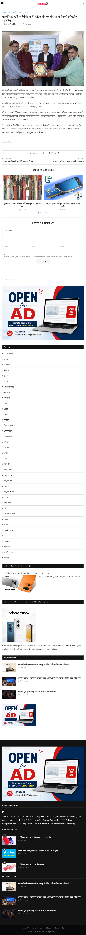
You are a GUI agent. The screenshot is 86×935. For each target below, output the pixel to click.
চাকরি (6, 414)
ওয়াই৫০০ (54, 649)
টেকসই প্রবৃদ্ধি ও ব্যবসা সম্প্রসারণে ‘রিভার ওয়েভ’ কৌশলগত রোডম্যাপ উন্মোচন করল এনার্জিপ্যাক (49, 678)
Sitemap (49, 928)
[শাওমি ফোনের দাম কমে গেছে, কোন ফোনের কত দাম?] (9, 840)
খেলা (5, 403)
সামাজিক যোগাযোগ (10, 552)
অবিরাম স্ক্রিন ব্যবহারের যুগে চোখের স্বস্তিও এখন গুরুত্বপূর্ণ (37, 691)
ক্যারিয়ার (7, 398)
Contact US (25, 928)
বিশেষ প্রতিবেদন (9, 514)
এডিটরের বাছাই (9, 387)
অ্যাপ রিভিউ (8, 365)
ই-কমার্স (6, 370)
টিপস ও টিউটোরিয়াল (10, 425)
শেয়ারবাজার (7, 541)
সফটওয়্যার (7, 547)
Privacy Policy (60, 928)
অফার (6, 359)
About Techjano (37, 928)
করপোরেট (7, 392)
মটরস (6, 525)
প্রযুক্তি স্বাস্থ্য (17, 12)
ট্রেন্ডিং (6, 453)
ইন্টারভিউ (7, 376)
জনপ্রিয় (6, 420)
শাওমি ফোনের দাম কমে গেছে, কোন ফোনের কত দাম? (35, 837)
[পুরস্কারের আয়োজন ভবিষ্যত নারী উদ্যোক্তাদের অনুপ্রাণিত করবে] (22, 187)
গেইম (6, 409)
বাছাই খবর (7, 503)
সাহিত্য (6, 558)
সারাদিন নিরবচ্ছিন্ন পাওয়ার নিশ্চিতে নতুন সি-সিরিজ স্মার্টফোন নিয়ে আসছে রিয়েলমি (43, 664)
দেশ (5, 458)
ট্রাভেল (6, 447)
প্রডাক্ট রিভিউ (8, 469)
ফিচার (26, 12)
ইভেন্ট (6, 381)
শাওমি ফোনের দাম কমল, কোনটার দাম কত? (31, 864)
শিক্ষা (5, 536)
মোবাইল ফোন (8, 530)
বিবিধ (5, 508)
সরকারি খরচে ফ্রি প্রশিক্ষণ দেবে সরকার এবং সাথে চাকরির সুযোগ (38, 851)
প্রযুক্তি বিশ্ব (8, 486)
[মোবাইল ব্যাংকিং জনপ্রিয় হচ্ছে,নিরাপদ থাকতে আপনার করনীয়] (63, 187)
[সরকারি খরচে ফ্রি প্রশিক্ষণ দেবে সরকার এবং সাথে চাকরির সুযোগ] (9, 853)
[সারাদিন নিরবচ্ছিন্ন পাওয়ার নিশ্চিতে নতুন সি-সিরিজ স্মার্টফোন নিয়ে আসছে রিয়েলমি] (9, 667)
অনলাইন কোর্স (8, 354)
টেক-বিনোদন (8, 436)
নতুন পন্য (7, 464)
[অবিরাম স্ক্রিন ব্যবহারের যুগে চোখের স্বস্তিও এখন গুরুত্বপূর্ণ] (9, 694)
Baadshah (13, 24)
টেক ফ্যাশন (8, 431)
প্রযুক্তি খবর (6, 12)
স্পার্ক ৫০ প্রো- (36, 573)
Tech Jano (41, 932)
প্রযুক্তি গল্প (8, 480)
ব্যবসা (6, 519)
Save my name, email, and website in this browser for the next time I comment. (38, 257)
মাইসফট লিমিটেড (7, 141)
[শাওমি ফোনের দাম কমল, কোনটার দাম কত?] (9, 867)
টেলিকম (6, 442)
